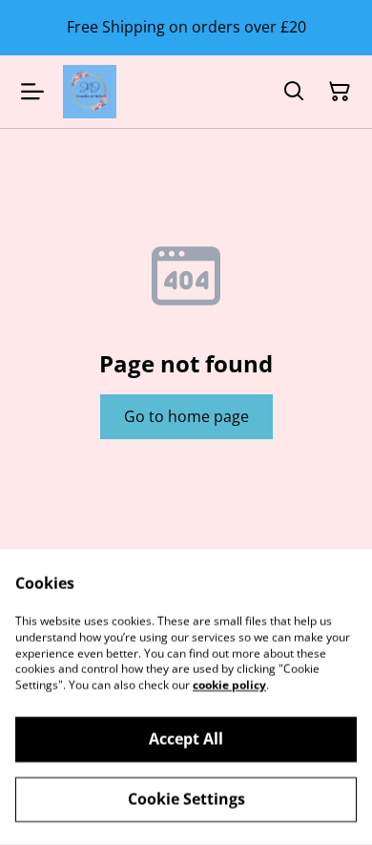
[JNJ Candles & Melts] (89, 91)
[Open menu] (32, 92)
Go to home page (186, 416)
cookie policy (229, 685)
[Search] (294, 92)
